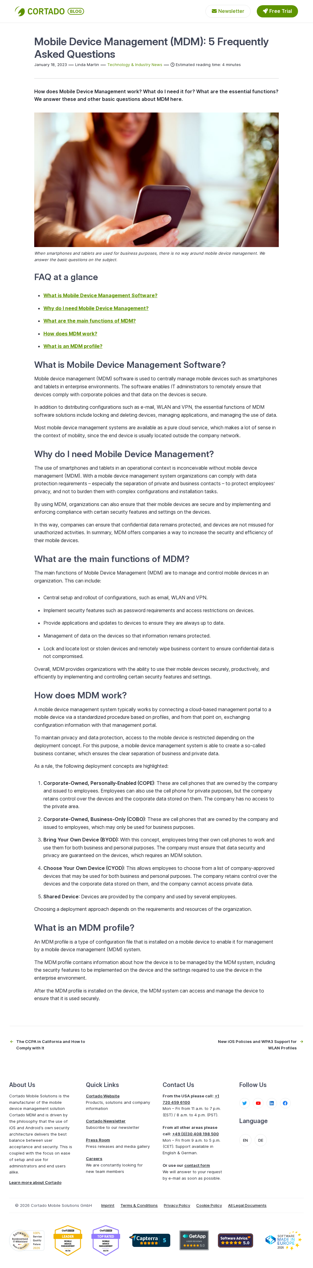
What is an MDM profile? (72, 346)
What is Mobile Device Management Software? (100, 295)
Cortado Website (103, 1095)
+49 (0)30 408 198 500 (195, 1133)
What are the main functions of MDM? (89, 321)
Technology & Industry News (134, 64)
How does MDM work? (70, 334)
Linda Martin (87, 64)
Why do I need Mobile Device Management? (96, 308)
